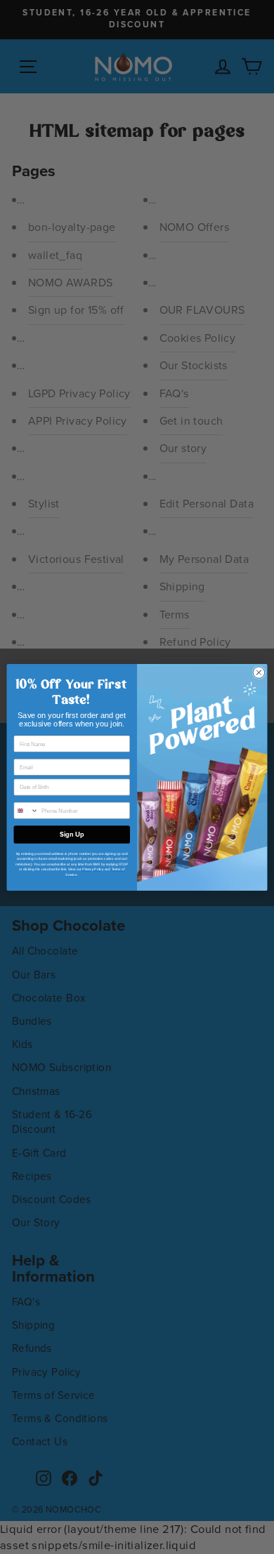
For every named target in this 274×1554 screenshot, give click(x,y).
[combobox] (26, 810)
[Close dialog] (259, 672)
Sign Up (72, 834)
